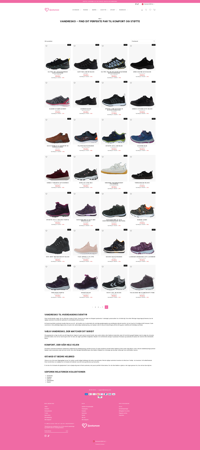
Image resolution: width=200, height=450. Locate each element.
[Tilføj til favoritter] (46, 46)
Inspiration (121, 415)
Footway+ (103, 444)
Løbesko (49, 378)
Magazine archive (123, 413)
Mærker (122, 10)
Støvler (49, 382)
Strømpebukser (48, 411)
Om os (120, 406)
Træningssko (50, 380)
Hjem (99, 18)
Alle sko (83, 417)
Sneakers (49, 377)
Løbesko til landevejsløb (87, 406)
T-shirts (46, 413)
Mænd (86, 10)
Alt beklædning (48, 417)
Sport (113, 10)
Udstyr (103, 10)
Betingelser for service (124, 411)
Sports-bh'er (47, 415)
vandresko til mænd (131, 336)
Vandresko (50, 375)
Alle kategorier (48, 419)
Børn (94, 10)
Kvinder (76, 10)
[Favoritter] (150, 9)
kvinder (122, 336)
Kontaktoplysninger (123, 408)
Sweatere (47, 408)
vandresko (115, 336)
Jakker (46, 406)
